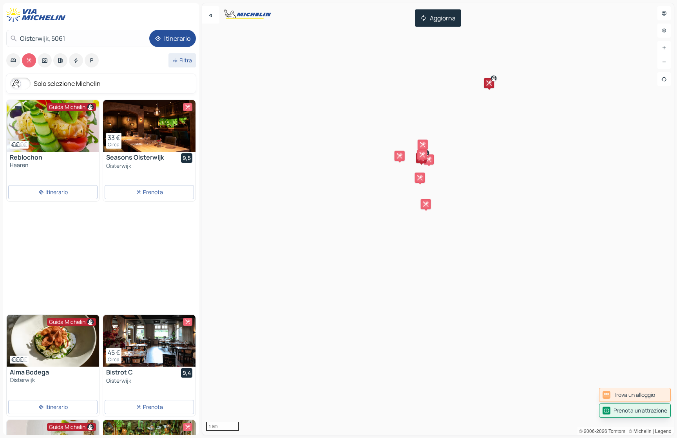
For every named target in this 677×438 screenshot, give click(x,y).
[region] (438, 219)
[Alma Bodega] (53, 341)
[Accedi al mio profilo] (664, 13)
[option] (13, 60)
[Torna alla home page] (37, 15)
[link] (635, 395)
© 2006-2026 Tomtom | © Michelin (615, 430)
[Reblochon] (53, 126)
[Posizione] (664, 79)
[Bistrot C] (149, 341)
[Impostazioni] (664, 31)
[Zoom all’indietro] (664, 62)
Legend (663, 430)
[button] (489, 83)
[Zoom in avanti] (664, 48)
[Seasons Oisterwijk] (149, 126)
